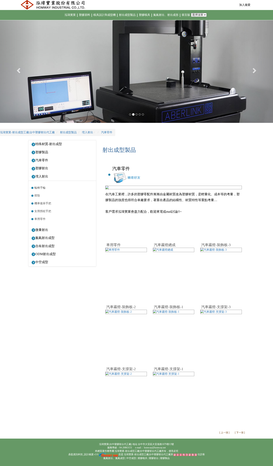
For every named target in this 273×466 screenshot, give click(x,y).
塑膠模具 (145, 14)
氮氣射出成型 (45, 238)
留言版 (186, 14)
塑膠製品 (41, 152)
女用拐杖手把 (42, 211)
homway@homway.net (155, 447)
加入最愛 (244, 4)
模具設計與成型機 (105, 14)
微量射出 (41, 229)
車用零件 (40, 218)
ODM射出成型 (45, 254)
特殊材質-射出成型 (48, 144)
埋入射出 (41, 176)
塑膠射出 (41, 168)
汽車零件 (41, 160)
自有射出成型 (45, 246)
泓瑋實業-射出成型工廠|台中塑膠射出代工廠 (137, 451)
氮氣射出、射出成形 (166, 14)
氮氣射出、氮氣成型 (114, 458)
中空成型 (41, 262)
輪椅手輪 (40, 187)
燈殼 (37, 195)
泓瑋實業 (70, 14)
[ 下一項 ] (239, 432)
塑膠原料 (84, 14)
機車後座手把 (42, 203)
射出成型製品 (127, 14)
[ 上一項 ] (224, 432)
